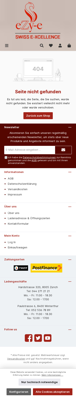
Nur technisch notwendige (39, 382)
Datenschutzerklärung (22, 183)
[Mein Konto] (60, 45)
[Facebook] (28, 338)
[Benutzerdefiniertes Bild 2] (46, 268)
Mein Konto (11, 235)
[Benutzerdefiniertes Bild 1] (21, 268)
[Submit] (63, 150)
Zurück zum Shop (38, 115)
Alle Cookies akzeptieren (53, 391)
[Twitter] (38, 338)
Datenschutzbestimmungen (39, 157)
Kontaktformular (18, 223)
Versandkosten (17, 189)
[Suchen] (41, 45)
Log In (12, 242)
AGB (34, 160)
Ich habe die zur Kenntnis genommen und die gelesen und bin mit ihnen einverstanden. (39, 160)
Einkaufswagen (17, 247)
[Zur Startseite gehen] (38, 21)
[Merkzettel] (51, 45)
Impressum (15, 194)
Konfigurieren (18, 391)
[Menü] (6, 45)
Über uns (10, 206)
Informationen (14, 172)
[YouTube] (47, 338)
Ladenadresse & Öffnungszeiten (29, 218)
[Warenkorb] (69, 45)
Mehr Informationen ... (52, 375)
